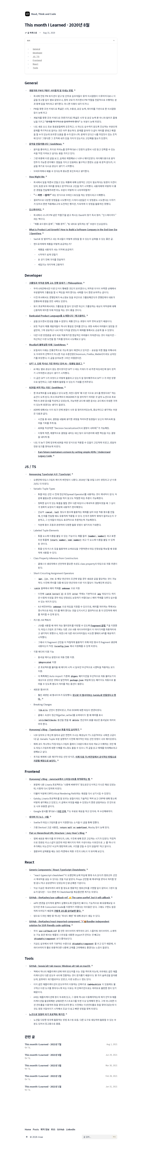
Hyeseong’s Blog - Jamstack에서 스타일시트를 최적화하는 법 (59, 779)
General (36, 49)
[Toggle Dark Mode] (27, 1137)
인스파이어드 (35, 209)
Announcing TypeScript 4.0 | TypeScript (50, 474)
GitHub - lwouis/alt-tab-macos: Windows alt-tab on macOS (59, 965)
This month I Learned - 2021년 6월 (43, 1054)
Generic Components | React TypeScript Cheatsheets (57, 869)
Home (28, 1129)
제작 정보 (44, 1129)
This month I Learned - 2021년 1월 (43, 1086)
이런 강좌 (61, 811)
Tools (35, 67)
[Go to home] (27, 14)
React (35, 64)
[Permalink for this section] (39, 82)
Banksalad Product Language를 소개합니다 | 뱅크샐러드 (57, 315)
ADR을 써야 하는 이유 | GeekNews (46, 387)
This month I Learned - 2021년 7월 (43, 1044)
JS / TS (36, 56)
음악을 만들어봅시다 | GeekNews (45, 143)
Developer (37, 52)
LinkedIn (70, 1129)
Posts (36, 1129)
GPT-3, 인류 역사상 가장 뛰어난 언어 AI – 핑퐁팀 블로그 (55, 363)
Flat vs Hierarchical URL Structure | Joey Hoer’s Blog (56, 833)
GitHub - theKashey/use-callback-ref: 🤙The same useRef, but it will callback (69, 897)
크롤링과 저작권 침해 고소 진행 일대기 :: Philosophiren (55, 282)
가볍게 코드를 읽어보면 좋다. (67, 910)
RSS (53, 1129)
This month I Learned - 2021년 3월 (43, 1065)
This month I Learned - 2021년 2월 (43, 1076)
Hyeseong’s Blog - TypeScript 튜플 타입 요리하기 (54, 729)
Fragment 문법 (98, 625)
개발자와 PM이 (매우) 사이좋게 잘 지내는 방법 (51, 90)
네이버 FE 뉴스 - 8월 (39, 816)
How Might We (37, 176)
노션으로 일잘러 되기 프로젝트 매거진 (47, 1014)
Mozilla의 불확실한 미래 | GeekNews (47, 344)
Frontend (37, 60)
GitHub (60, 1129)
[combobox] (99, 1137)
